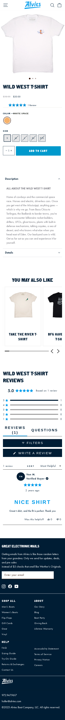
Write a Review (39, 454)
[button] (22, 105)
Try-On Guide (9, 658)
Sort (31, 466)
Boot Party (39, 617)
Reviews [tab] (16, 431)
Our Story (39, 606)
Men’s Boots (8, 606)
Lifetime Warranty (43, 628)
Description (11, 178)
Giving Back (40, 623)
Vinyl (4, 634)
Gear (4, 628)
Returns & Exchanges (13, 664)
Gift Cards (7, 623)
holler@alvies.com (11, 701)
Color (16, 113)
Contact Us (7, 669)
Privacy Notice (42, 659)
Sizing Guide (9, 653)
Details (9, 252)
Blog (36, 612)
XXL (42, 138)
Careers (38, 665)
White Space (7, 120)
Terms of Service (43, 654)
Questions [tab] (44, 432)
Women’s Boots (10, 612)
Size (5, 131)
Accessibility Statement (46, 648)
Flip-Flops (7, 617)
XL (33, 138)
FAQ (4, 647)
